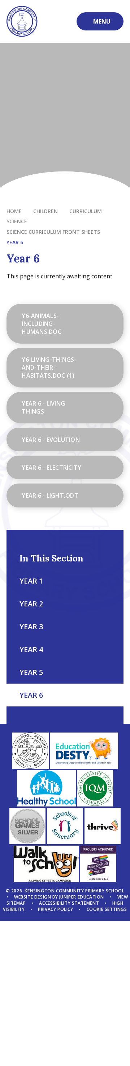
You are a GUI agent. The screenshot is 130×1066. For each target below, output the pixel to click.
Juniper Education (81, 897)
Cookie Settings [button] (107, 909)
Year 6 (14, 242)
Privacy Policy (55, 909)
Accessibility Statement (69, 903)
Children (45, 211)
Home (14, 211)
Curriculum (85, 211)
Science (16, 221)
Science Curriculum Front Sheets (53, 231)
